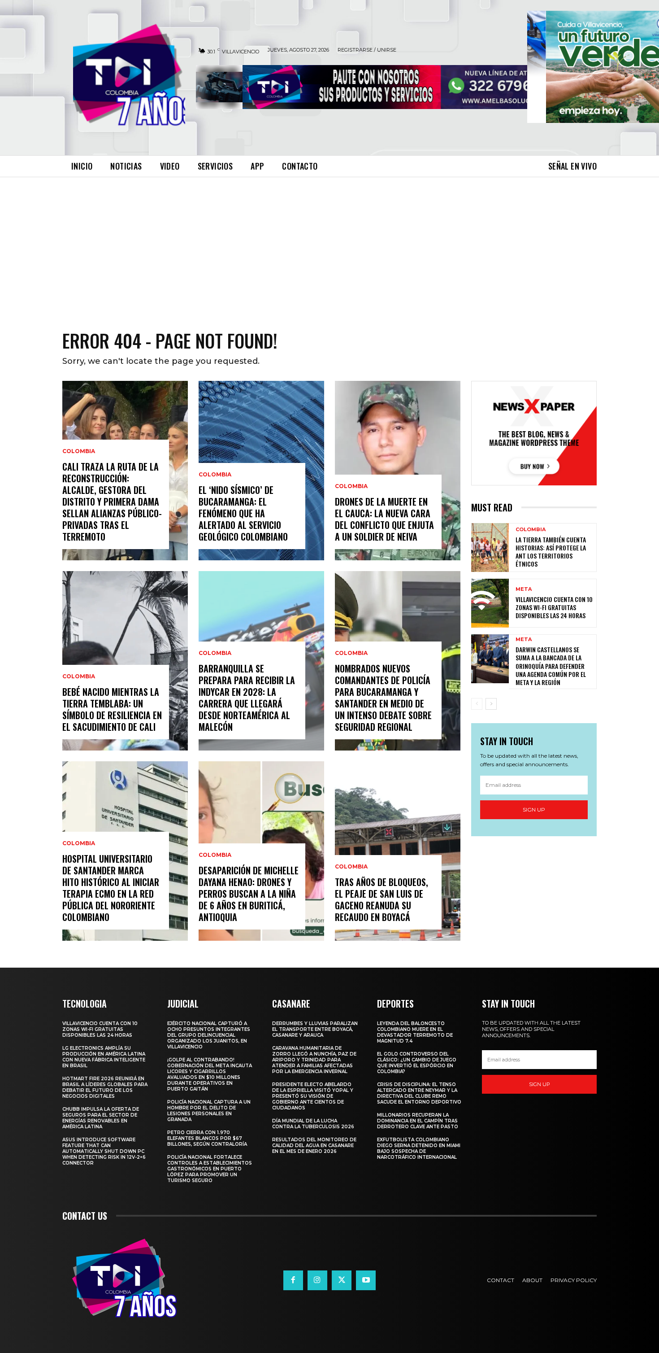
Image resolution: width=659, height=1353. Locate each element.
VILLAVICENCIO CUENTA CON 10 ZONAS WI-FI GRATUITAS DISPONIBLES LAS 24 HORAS (554, 607)
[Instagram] (317, 1280)
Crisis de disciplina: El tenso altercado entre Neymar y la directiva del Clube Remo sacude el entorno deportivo (419, 1093)
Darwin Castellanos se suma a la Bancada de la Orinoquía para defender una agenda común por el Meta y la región (551, 666)
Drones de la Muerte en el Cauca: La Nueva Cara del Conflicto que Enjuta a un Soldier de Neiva (384, 519)
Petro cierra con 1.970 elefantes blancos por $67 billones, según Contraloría (207, 1138)
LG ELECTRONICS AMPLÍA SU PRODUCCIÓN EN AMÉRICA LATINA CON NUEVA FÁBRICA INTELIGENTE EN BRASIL (103, 1057)
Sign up (534, 809)
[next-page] (491, 704)
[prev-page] (476, 704)
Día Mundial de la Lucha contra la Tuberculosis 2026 (313, 1124)
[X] (341, 1280)
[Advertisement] (329, 244)
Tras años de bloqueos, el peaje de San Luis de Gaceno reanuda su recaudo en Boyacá (381, 899)
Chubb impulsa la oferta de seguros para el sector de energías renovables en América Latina (100, 1118)
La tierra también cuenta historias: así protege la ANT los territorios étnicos (551, 552)
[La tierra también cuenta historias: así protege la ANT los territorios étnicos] (490, 547)
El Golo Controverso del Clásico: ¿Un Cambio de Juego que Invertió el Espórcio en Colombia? (416, 1062)
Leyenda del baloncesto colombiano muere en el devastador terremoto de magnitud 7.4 (415, 1032)
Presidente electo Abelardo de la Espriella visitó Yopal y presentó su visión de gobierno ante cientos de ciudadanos (312, 1096)
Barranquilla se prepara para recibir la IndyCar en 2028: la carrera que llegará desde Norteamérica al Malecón (247, 697)
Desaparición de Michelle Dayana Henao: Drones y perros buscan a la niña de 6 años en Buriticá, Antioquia (249, 894)
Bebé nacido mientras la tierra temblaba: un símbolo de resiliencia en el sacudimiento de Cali (112, 709)
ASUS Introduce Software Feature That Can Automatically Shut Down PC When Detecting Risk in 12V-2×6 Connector (104, 1151)
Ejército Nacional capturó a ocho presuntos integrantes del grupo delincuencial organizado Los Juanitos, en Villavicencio (208, 1035)
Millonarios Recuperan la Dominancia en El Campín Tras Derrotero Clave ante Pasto (417, 1121)
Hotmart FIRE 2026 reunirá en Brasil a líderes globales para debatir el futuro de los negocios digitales (104, 1087)
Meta (524, 589)
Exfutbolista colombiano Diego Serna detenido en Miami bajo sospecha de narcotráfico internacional (418, 1148)
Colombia (78, 451)
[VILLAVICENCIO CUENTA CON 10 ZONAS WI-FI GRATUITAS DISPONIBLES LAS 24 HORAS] (490, 603)
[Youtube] (366, 1280)
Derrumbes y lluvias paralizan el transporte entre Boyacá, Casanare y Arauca (315, 1029)
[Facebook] (293, 1280)
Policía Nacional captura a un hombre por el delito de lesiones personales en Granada (209, 1110)
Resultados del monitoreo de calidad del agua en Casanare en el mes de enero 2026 (314, 1145)
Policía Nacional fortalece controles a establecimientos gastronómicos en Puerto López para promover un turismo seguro (209, 1168)
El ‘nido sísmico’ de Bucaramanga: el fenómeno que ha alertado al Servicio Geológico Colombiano (243, 513)
